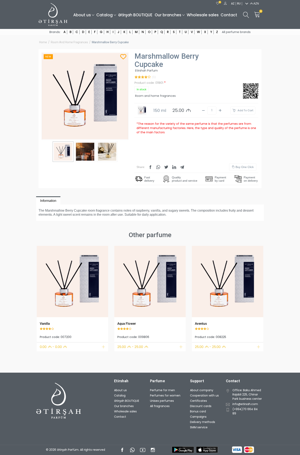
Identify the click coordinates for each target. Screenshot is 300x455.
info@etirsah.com (245, 404)
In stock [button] (141, 89)
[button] (42, 280)
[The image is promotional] (72, 281)
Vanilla (45, 324)
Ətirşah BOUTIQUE (135, 15)
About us (82, 15)
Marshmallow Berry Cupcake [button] (110, 42)
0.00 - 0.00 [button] (53, 347)
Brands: (54, 32)
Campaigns (198, 417)
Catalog (104, 15)
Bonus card (198, 411)
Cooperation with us (204, 395)
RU (239, 3)
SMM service (199, 427)
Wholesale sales (203, 15)
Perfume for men (162, 390)
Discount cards (200, 406)
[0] (217, 3)
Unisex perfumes (162, 401)
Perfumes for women (165, 395)
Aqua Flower (126, 324)
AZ (232, 3)
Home (43, 42)
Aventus (201, 324)
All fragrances (160, 406)
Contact (229, 15)
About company (201, 390)
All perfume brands (236, 32)
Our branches (168, 15)
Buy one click (244, 167)
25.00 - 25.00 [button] (132, 347)
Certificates (198, 401)
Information (48, 200)
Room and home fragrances (69, 42)
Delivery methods (202, 422)
